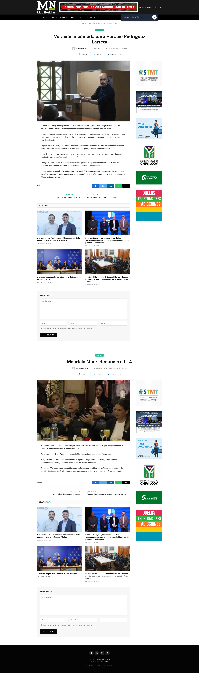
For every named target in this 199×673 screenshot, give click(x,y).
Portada (83, 23)
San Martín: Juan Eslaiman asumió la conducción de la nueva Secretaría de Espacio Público (58, 239)
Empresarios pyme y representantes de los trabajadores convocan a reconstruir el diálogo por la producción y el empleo (107, 240)
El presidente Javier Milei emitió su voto (102, 197)
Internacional (76, 17)
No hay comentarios (112, 48)
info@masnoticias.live (103, 659)
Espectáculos (90, 17)
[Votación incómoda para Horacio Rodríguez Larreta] (83, 91)
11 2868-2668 (103, 662)
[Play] (154, 17)
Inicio (45, 17)
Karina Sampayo (83, 48)
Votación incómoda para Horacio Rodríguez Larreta (106, 494)
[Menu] (39, 17)
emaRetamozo (108, 666)
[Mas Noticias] (46, 7)
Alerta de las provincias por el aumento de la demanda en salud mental (59, 278)
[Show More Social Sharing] (121, 54)
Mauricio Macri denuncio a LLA (68, 197)
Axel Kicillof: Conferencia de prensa (66, 494)
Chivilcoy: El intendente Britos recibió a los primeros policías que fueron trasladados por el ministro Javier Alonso (107, 279)
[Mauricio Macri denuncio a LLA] (83, 410)
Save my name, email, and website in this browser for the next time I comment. (68, 328)
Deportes (63, 17)
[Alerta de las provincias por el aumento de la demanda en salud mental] (59, 261)
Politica (54, 17)
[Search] (161, 17)
